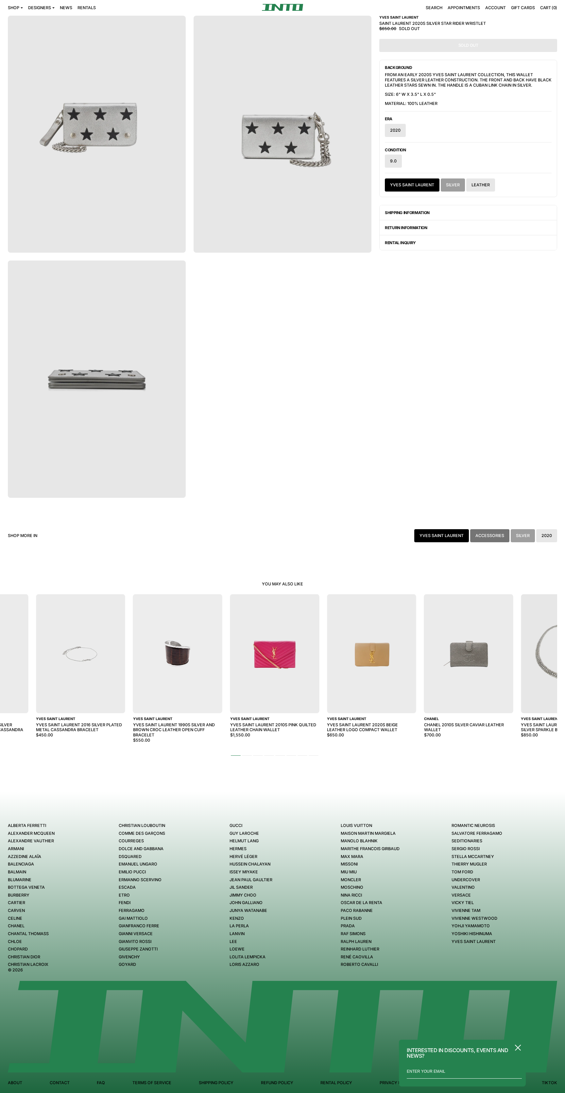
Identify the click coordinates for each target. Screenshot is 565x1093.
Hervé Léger (243, 856)
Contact (60, 1082)
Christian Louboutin (142, 825)
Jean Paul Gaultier (251, 879)
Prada (348, 925)
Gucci (236, 825)
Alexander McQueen (31, 833)
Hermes (238, 848)
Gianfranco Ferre (139, 925)
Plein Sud (351, 918)
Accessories (489, 535)
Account (495, 7)
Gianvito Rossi (135, 941)
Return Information (406, 227)
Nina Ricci (351, 895)
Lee (233, 941)
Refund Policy (277, 1082)
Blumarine (19, 879)
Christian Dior (24, 956)
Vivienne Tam (466, 910)
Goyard (127, 964)
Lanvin (237, 933)
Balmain (17, 871)
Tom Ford (462, 871)
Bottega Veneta (26, 887)
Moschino (352, 887)
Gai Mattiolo (133, 918)
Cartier (16, 902)
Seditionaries (467, 840)
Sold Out (468, 45)
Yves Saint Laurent (412, 184)
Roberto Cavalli (359, 964)
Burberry (18, 895)
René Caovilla (357, 956)
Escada (127, 887)
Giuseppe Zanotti (138, 949)
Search (434, 7)
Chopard (18, 949)
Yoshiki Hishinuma (472, 933)
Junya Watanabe (248, 910)
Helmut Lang (244, 840)
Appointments (464, 7)
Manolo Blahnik (359, 840)
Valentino (463, 887)
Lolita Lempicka (247, 956)
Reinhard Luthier (360, 949)
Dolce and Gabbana (141, 848)
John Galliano (246, 902)
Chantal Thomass (28, 933)
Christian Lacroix (28, 964)
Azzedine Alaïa (24, 856)
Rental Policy (336, 1082)
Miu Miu (349, 871)
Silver (453, 184)
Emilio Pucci (132, 871)
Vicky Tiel (463, 902)
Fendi (124, 902)
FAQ (101, 1082)
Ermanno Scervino (140, 879)
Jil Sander (241, 887)
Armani (16, 848)
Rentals (86, 7)
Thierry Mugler (469, 864)
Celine (15, 918)
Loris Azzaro (244, 964)
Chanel (16, 925)
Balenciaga (21, 864)
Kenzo (237, 918)
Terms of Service (151, 1082)
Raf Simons (353, 933)
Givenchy (129, 956)
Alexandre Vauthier (31, 840)
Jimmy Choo (243, 895)
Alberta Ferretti (27, 825)
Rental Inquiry (400, 242)
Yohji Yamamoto (471, 925)
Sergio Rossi (466, 848)
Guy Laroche (244, 833)
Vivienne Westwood (474, 918)
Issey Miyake (244, 871)
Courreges (131, 840)
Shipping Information (407, 212)
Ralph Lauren (356, 941)
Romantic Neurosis (473, 825)
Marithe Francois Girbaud (370, 848)
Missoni (349, 864)
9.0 (393, 161)
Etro (124, 895)
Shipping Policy (216, 1082)
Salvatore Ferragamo (477, 833)
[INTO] (282, 7)
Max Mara (352, 856)
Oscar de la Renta (361, 902)
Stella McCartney (473, 856)
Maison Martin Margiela (368, 833)
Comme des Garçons (142, 833)
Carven (16, 910)
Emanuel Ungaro (138, 864)
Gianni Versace (136, 933)
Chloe (15, 941)
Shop (13, 7)
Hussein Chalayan (250, 864)
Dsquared (130, 856)
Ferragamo (132, 910)
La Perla (239, 925)
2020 (395, 130)
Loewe (237, 949)
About (15, 1082)
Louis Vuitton (356, 825)
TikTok (549, 1082)
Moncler (351, 879)
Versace (461, 895)
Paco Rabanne (357, 910)
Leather (480, 184)
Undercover (466, 879)
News (66, 7)
